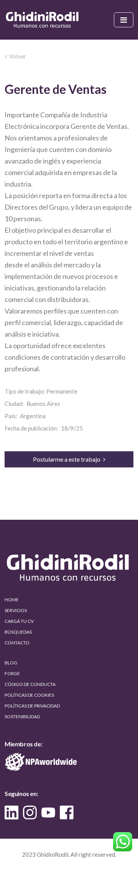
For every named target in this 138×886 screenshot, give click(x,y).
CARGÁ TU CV (19, 621)
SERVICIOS (16, 610)
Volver (17, 56)
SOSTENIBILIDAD (22, 716)
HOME (12, 599)
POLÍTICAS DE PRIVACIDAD (32, 706)
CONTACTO (17, 643)
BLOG (11, 663)
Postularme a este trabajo (67, 459)
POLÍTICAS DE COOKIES (29, 695)
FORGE (12, 673)
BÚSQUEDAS (18, 632)
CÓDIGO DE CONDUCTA (30, 684)
